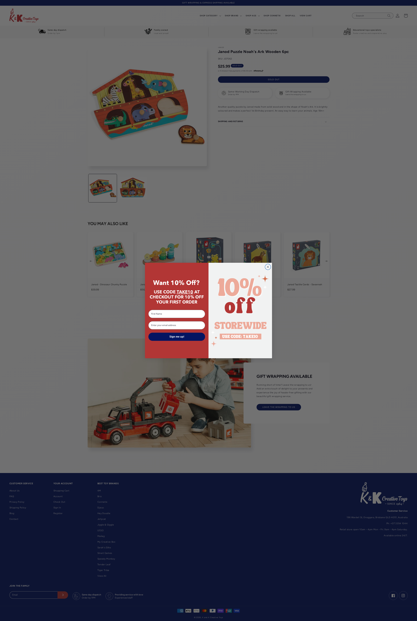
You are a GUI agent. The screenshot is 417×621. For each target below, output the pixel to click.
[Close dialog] (268, 267)
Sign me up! (176, 336)
